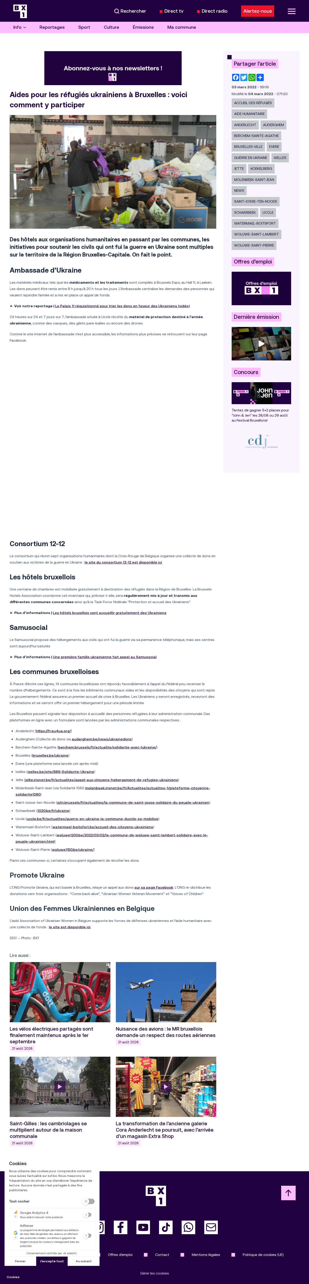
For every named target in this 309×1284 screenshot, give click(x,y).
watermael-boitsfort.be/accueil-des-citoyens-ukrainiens (102, 827)
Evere (274, 146)
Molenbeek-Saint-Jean (254, 179)
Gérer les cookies (154, 1273)
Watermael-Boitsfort (255, 223)
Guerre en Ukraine (250, 157)
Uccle (268, 212)
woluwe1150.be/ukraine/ (73, 849)
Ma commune (181, 27)
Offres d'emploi (120, 1254)
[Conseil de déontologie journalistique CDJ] (261, 441)
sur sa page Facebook (153, 887)
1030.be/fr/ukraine (53, 810)
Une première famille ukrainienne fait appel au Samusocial (105, 657)
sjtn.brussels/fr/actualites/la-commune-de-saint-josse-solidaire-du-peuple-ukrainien (133, 802)
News (239, 190)
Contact (162, 1254)
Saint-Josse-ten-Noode (255, 201)
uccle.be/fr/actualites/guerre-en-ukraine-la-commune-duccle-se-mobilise (92, 818)
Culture (111, 27)
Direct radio (215, 11)
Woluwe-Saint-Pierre (254, 245)
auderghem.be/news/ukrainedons (102, 739)
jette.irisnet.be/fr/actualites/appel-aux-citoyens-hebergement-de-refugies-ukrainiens (101, 779)
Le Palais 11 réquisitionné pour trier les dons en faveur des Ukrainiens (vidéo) (122, 306)
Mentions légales (206, 1254)
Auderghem (273, 124)
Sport (84, 27)
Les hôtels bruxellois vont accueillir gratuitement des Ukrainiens (109, 612)
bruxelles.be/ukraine (50, 755)
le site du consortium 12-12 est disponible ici (123, 562)
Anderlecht (245, 124)
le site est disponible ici (69, 927)
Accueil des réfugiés (253, 103)
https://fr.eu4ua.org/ (53, 731)
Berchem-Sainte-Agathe (256, 135)
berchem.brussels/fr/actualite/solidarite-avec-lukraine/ (107, 747)
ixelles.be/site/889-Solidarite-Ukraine (61, 771)
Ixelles (280, 157)
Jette (239, 168)
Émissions (143, 27)
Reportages (52, 27)
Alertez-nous (257, 11)
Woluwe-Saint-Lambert (256, 234)
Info (17, 27)
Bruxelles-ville (248, 146)
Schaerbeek (245, 212)
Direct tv (173, 11)
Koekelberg (261, 168)
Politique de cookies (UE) (263, 1254)
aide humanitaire (249, 113)
